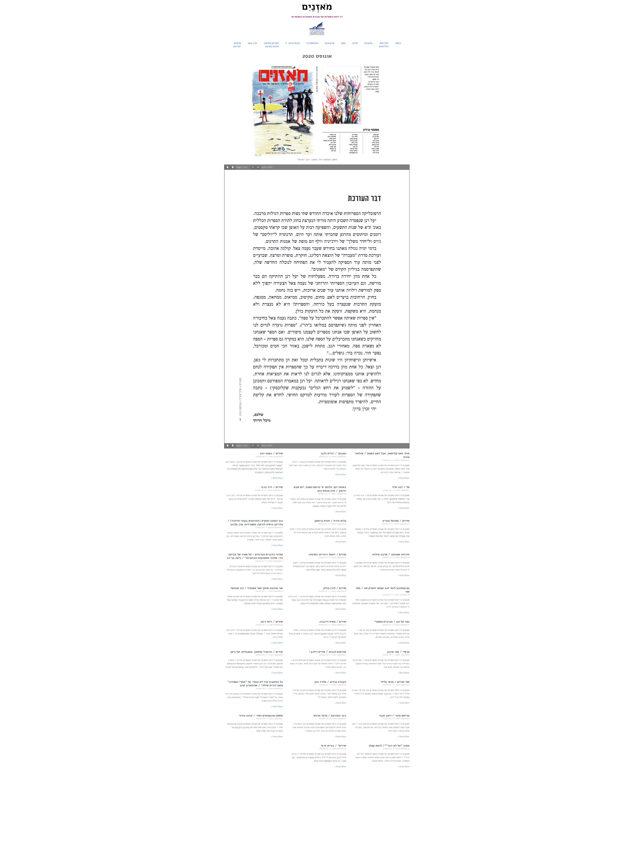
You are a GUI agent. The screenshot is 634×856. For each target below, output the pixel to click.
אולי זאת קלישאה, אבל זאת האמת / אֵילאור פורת (382, 455)
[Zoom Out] (252, 167)
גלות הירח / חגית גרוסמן (330, 521)
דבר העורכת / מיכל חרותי (329, 715)
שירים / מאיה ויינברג (332, 622)
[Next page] (232, 167)
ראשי (398, 43)
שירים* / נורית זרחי (333, 746)
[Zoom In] (258, 167)
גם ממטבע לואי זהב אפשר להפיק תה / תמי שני (382, 590)
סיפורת (368, 43)
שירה (355, 43)
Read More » (403, 478)
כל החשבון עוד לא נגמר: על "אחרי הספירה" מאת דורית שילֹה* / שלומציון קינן (255, 683)
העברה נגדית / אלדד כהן (330, 682)
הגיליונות (294, 43)
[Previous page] (227, 167)
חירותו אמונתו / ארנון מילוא (390, 554)
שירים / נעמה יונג (271, 453)
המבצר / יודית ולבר (333, 453)
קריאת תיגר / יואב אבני (394, 715)
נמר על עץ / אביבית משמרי (391, 622)
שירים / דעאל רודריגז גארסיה (327, 554)
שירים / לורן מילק (334, 588)
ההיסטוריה (312, 43)
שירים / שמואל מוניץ (396, 521)
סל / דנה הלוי (400, 487)
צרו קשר (252, 43)
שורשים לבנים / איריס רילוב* (327, 652)
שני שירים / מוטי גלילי (395, 682)
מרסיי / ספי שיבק (398, 652)
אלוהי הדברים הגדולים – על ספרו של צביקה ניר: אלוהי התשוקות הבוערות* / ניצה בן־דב (255, 556)
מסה (343, 43)
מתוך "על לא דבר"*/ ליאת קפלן (389, 746)
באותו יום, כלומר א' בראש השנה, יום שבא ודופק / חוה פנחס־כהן (320, 489)
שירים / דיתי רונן (272, 622)
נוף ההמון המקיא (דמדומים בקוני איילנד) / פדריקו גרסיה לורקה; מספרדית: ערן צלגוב (255, 522)
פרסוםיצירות (237, 44)
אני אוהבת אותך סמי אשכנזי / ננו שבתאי (256, 588)
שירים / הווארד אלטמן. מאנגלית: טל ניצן (256, 652)
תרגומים (329, 43)
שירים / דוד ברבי (271, 487)
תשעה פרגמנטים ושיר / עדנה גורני (261, 715)
